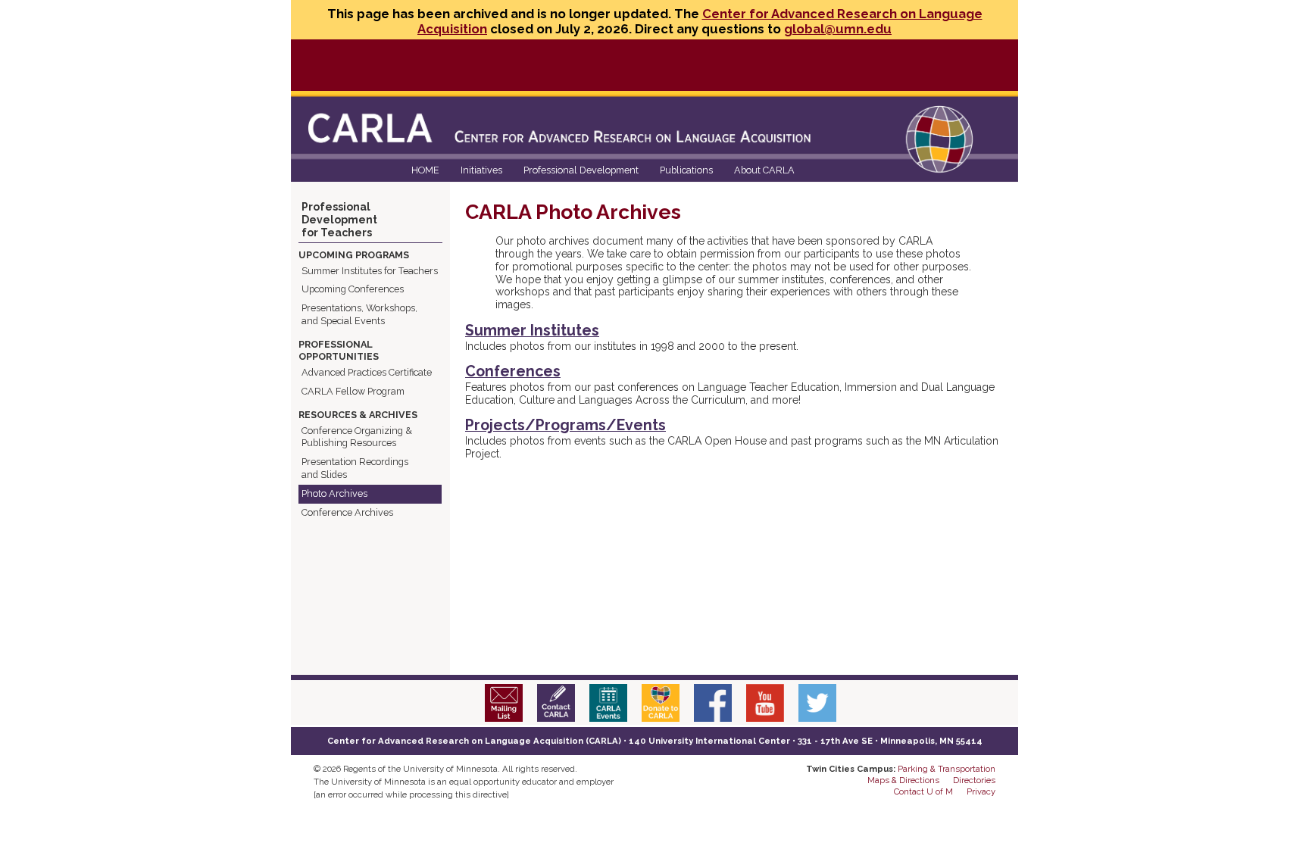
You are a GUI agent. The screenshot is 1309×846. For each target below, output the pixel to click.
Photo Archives (334, 493)
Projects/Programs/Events (565, 425)
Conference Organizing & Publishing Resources (356, 437)
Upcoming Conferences (352, 289)
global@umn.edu (838, 28)
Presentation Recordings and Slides (354, 468)
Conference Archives (347, 512)
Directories (974, 780)
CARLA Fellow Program (353, 391)
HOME (425, 170)
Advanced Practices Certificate (366, 372)
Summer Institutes (532, 330)
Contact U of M (923, 791)
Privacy (981, 791)
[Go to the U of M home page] (441, 63)
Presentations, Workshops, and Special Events (359, 314)
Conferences (513, 371)
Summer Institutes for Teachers (369, 270)
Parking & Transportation (946, 768)
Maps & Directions (903, 780)
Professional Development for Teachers (339, 220)
